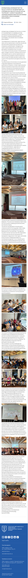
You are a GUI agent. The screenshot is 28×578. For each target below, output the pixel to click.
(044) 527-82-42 (5, 551)
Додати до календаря (8, 24)
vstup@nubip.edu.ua (6, 568)
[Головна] (2, 3)
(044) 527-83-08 (5, 566)
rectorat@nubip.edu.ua (7, 553)
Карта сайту (5, 540)
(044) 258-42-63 (5, 565)
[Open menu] (25, 2)
